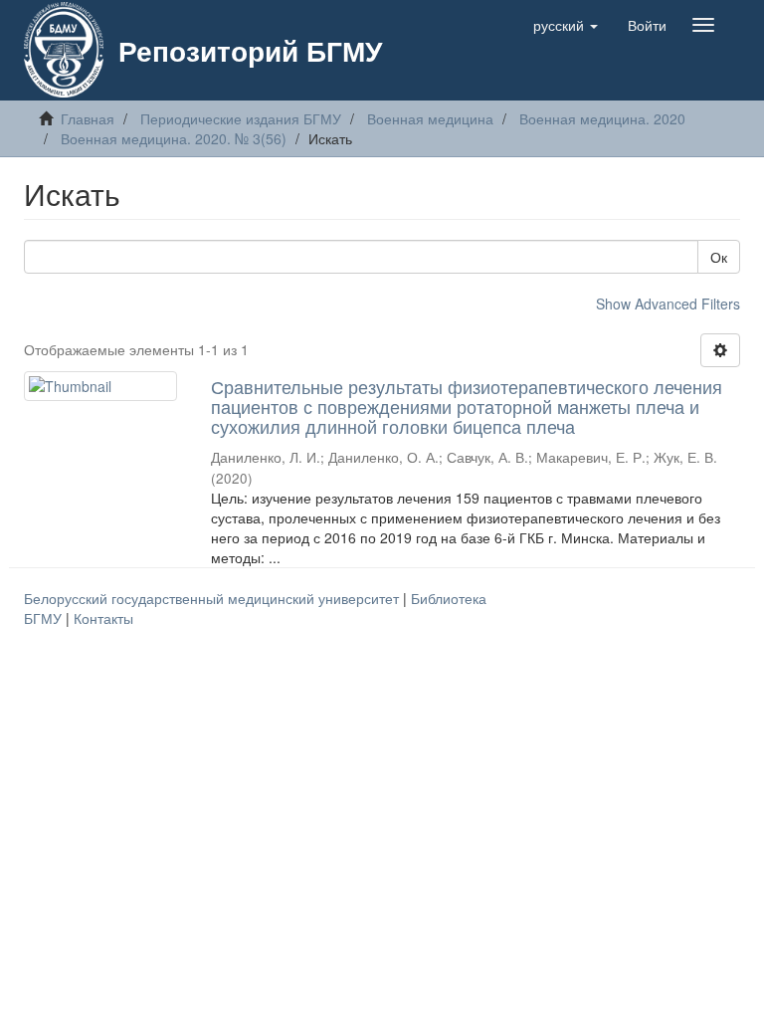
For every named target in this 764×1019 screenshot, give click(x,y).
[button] (565, 25)
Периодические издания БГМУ (240, 118)
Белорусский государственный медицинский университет (213, 598)
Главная (87, 118)
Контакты (103, 618)
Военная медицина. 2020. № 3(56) (173, 138)
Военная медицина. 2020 (602, 118)
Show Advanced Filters (668, 303)
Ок (718, 257)
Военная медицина (430, 118)
